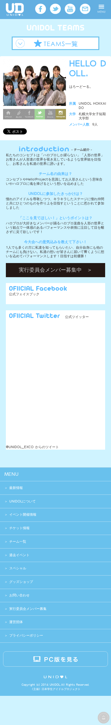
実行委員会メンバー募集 (27, 609)
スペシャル (17, 568)
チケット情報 (19, 528)
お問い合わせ (19, 595)
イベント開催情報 (22, 514)
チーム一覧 (17, 541)
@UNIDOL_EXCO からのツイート (32, 447)
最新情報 (16, 488)
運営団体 (15, 622)
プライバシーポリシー (25, 635)
